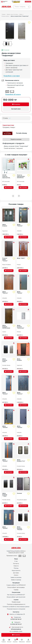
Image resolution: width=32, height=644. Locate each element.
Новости (16, 565)
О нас (16, 561)
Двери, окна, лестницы (12, 14)
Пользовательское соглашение (16, 609)
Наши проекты (16, 570)
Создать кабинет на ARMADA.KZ (16, 585)
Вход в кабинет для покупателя (16, 597)
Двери (21, 14)
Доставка (16, 572)
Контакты (16, 563)
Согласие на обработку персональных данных (16, 606)
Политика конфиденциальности (16, 604)
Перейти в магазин (16, 139)
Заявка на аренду (16, 579)
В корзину (17, 104)
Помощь (16, 568)
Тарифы (16, 589)
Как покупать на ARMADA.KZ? (16, 594)
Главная (3, 14)
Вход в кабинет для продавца (16, 587)
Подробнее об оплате (13, 94)
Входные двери (5, 16)
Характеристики (8, 125)
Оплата (16, 575)
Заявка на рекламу (16, 577)
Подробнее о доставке (12, 76)
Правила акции (16, 602)
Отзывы (5, 118)
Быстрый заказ (16, 108)
